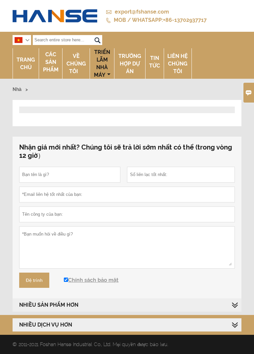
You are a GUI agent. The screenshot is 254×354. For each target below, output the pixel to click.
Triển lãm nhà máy (102, 63)
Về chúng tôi (76, 63)
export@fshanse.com (142, 12)
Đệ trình (34, 280)
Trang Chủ (26, 63)
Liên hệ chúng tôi (177, 63)
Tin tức (154, 62)
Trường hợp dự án (129, 63)
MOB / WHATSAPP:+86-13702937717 (160, 20)
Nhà (17, 89)
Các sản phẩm (51, 62)
